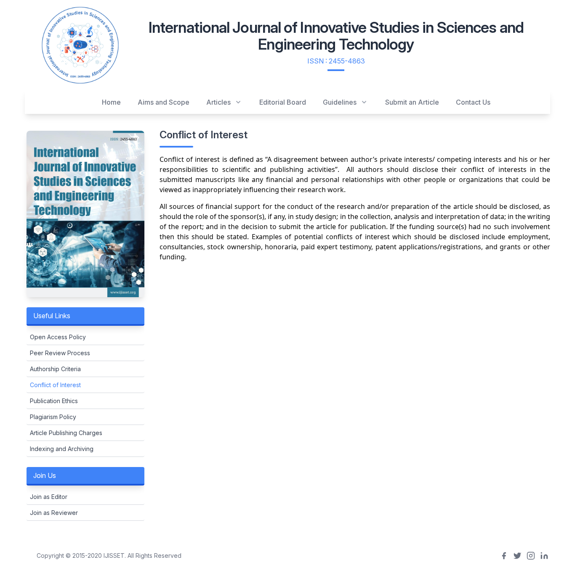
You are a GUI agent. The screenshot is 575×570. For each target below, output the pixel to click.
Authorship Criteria (55, 368)
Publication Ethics (54, 400)
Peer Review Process (60, 352)
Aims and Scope (163, 102)
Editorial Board (282, 102)
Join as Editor (48, 496)
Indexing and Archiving (61, 448)
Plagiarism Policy (53, 416)
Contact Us (473, 102)
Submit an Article (412, 102)
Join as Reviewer (54, 512)
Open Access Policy (58, 336)
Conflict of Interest (55, 384)
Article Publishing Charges (66, 432)
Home (111, 102)
